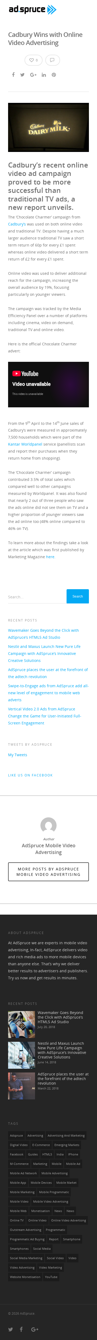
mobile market (66, 1183)
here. (51, 556)
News (70, 1211)
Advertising (35, 1135)
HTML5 (47, 1154)
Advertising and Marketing (66, 1135)
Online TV (17, 1220)
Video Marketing (50, 1267)
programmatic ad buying (27, 1239)
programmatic (55, 1230)
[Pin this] (54, 74)
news (58, 1211)
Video (72, 1258)
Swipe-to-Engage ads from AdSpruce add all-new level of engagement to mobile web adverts (48, 692)
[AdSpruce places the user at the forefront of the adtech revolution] (21, 1085)
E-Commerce (41, 1145)
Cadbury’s (17, 224)
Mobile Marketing (22, 1192)
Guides (33, 1154)
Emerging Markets (66, 1145)
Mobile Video (19, 1201)
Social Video (55, 1258)
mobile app (18, 1183)
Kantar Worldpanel (25, 444)
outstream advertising (25, 1230)
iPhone (73, 1154)
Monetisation (40, 1211)
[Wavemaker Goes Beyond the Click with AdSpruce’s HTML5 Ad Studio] (21, 1024)
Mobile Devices (41, 1183)
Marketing (40, 1164)
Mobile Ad (73, 1164)
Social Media (42, 1249)
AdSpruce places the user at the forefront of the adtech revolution (48, 673)
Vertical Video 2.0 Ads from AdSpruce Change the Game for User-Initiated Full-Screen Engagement (44, 715)
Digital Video (19, 1145)
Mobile (56, 1164)
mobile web (18, 1211)
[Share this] (13, 74)
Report (53, 1239)
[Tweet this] (23, 74)
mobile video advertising (50, 1201)
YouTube (51, 1277)
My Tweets (17, 754)
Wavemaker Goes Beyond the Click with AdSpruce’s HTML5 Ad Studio (43, 634)
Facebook (16, 1154)
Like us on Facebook (30, 775)
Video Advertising (22, 1267)
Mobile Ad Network (23, 1173)
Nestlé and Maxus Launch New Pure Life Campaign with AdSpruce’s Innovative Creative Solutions (44, 653)
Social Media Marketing (26, 1258)
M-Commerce (19, 1164)
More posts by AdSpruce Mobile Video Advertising (48, 871)
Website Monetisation (25, 1277)
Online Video (37, 1220)
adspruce (16, 1135)
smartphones (19, 1249)
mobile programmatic (54, 1192)
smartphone (71, 1239)
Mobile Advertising (54, 1173)
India (60, 1154)
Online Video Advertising (68, 1220)
